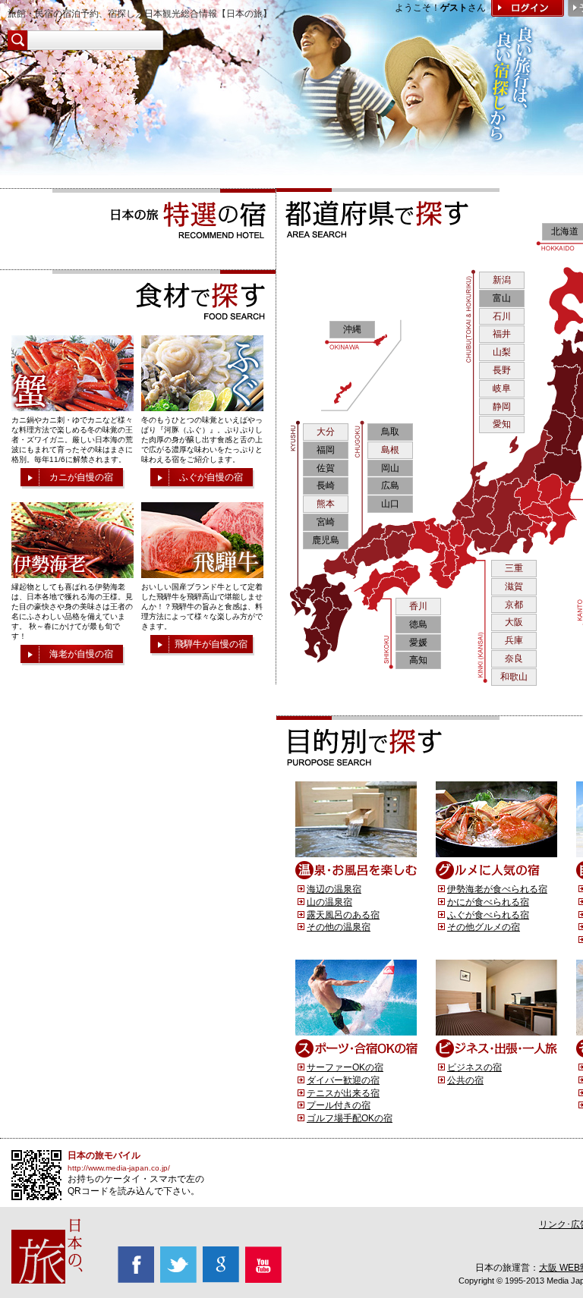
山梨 (502, 352)
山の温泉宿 (329, 902)
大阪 (514, 622)
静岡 (502, 406)
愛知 (502, 424)
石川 (502, 316)
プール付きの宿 (338, 1105)
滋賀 (514, 586)
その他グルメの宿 (483, 927)
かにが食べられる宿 (488, 902)
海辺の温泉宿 (334, 889)
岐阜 (502, 388)
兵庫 (514, 640)
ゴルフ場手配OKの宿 (349, 1118)
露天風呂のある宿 (343, 915)
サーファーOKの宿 (345, 1067)
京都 (514, 604)
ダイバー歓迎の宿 (343, 1080)
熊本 (326, 503)
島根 (390, 450)
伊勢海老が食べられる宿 (497, 889)
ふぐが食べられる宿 (488, 915)
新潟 (502, 280)
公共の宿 (465, 1080)
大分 (326, 431)
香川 (418, 606)
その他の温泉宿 (338, 927)
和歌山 (514, 676)
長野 (502, 370)
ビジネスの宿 (474, 1067)
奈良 (514, 658)
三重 (514, 568)
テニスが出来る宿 (343, 1093)
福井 (502, 333)
